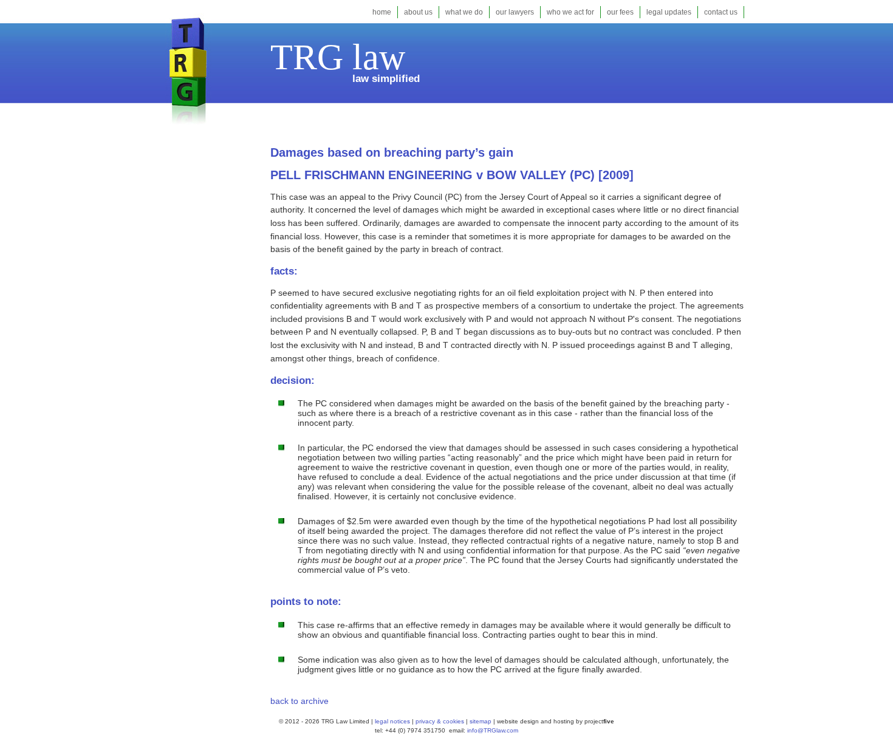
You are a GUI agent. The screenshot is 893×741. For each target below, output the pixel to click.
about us (418, 12)
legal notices (392, 721)
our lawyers (515, 12)
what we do (464, 12)
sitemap (479, 721)
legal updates (668, 12)
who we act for (570, 12)
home (381, 12)
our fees (620, 12)
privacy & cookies (440, 721)
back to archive (299, 701)
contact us (720, 12)
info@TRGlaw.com (492, 730)
